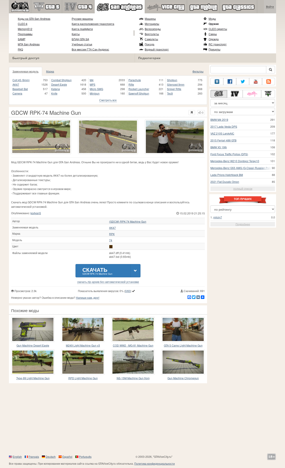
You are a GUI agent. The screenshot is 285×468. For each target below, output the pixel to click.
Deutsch (51, 456)
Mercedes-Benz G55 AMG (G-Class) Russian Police (241, 168)
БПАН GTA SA (80, 39)
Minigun (95, 93)
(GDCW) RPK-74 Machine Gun (127, 221)
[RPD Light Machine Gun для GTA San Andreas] (83, 362)
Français (33, 456)
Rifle (131, 84)
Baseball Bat (20, 89)
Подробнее (243, 224)
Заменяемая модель (25, 71)
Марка (50, 71)
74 (110, 240)
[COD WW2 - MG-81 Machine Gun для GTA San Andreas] (133, 329)
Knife (54, 93)
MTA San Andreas (29, 44)
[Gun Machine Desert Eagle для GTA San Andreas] (33, 329)
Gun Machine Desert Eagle (32, 345)
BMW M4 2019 (219, 119)
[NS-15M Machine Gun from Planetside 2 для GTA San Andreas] (133, 362)
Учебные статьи (82, 44)
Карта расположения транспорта (93, 24)
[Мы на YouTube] (255, 81)
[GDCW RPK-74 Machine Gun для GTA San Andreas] (41, 136)
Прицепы (214, 49)
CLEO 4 (22, 24)
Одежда (214, 39)
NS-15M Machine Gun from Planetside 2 (133, 378)
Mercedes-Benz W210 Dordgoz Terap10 (234, 161)
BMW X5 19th (218, 147)
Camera (17, 93)
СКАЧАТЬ (97, 270)
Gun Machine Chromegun (183, 378)
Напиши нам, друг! (87, 297)
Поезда (149, 44)
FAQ (20, 49)
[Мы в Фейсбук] (229, 81)
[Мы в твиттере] (242, 81)
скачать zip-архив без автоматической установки (108, 282)
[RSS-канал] (268, 81)
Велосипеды (153, 29)
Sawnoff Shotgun (138, 93)
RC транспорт (218, 44)
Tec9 (170, 93)
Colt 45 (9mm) (21, 80)
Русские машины (82, 18)
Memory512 (25, 29)
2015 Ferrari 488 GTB (223, 140)
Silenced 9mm (175, 84)
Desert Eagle (59, 84)
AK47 (15, 84)
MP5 (92, 84)
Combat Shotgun (61, 80)
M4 (92, 80)
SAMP (21, 39)
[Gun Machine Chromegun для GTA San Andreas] (183, 362)
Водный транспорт (157, 49)
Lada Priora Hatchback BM (226, 175)
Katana (55, 89)
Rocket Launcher (138, 89)
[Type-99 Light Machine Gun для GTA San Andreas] (33, 362)
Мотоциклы (152, 24)
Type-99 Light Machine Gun (33, 378)
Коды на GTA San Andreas (34, 18)
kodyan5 (36, 213)
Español (67, 456)
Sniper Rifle (174, 89)
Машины (150, 18)
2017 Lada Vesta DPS (223, 126)
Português (85, 456)
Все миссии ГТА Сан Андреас (90, 49)
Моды (212, 18)
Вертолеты (152, 34)
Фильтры (198, 71)
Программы (25, 34)
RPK (112, 234)
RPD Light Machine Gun (83, 378)
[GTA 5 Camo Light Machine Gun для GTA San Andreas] (183, 329)
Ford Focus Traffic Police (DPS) (229, 154)
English (17, 456)
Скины (213, 34)
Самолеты (151, 39)
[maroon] (111, 246)
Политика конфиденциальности (154, 463)
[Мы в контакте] (216, 81)
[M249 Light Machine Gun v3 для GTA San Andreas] (83, 329)
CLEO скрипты (218, 29)
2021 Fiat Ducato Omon (224, 182)
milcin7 (217, 217)
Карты (76, 34)
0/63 (127, 291)
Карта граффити (82, 29)
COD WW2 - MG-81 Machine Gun (133, 345)
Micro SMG (96, 89)
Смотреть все (108, 100)
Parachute (134, 80)
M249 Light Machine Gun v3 (83, 345)
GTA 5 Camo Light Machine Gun (183, 345)
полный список (242, 188)
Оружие (214, 24)
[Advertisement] (142, 419)
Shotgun (172, 80)
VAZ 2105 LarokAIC (222, 133)
